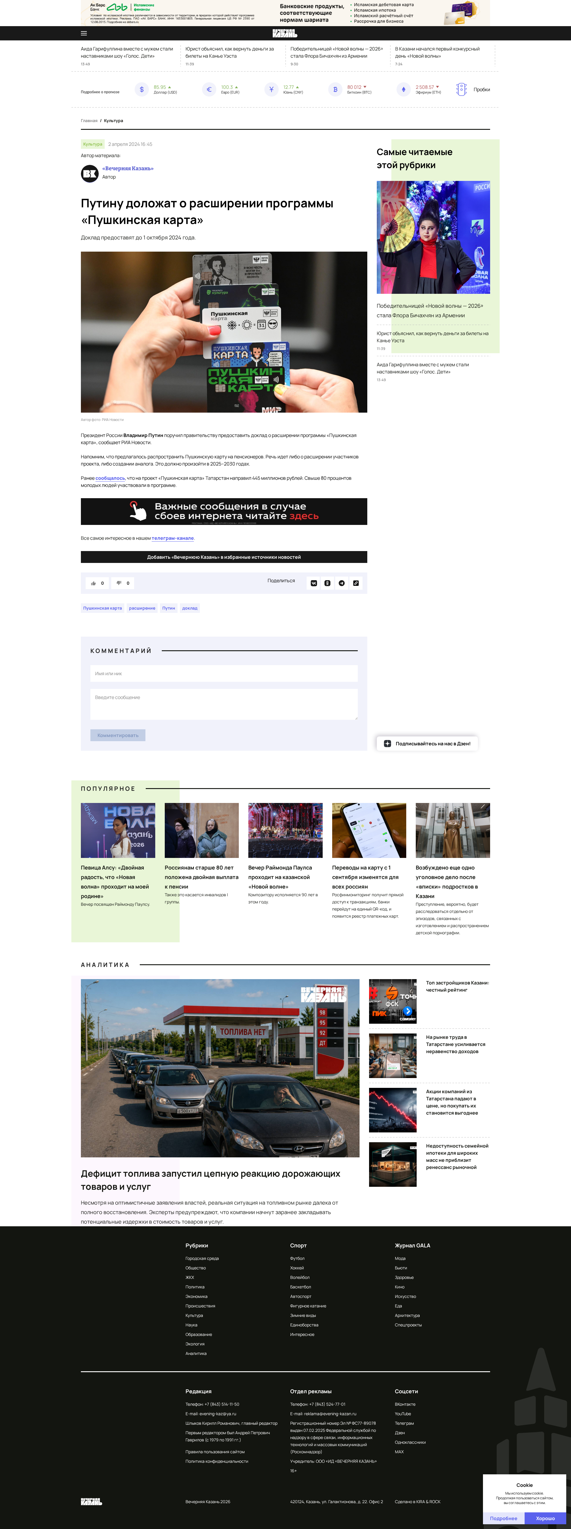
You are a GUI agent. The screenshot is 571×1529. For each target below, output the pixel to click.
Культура (113, 120)
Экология (195, 1344)
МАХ (399, 1451)
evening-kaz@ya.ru (218, 1413)
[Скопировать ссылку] (356, 583)
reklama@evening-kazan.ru (330, 1413)
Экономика (197, 1296)
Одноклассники (410, 1442)
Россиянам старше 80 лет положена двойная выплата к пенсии (202, 877)
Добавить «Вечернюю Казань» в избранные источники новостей (224, 557)
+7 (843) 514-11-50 (222, 1404)
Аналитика (105, 965)
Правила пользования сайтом (215, 1451)
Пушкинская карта (102, 608)
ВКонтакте (405, 1404)
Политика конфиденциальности (217, 1461)
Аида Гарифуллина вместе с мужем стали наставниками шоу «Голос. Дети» (127, 52)
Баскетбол (300, 1287)
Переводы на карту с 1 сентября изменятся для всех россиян (365, 877)
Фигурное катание (308, 1306)
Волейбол (300, 1277)
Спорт (298, 1245)
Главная (89, 120)
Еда (398, 1306)
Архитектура (407, 1315)
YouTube (403, 1413)
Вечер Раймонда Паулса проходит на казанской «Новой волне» (280, 877)
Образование (199, 1334)
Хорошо (545, 1518)
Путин (168, 608)
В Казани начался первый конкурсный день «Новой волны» (437, 52)
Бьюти (401, 1268)
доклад (189, 608)
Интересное (302, 1334)
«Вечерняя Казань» (128, 168)
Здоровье (404, 1277)
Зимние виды (303, 1315)
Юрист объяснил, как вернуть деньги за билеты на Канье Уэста (230, 52)
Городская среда (202, 1258)
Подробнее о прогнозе (100, 92)
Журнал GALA (412, 1245)
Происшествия (200, 1306)
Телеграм (404, 1423)
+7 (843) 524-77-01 (327, 1404)
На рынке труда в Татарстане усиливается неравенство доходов (455, 1044)
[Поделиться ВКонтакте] (313, 583)
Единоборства (304, 1325)
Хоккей (297, 1268)
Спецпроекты (408, 1325)
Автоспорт (300, 1296)
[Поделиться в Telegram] (341, 583)
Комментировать (118, 735)
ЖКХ (190, 1277)
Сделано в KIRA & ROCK (417, 1501)
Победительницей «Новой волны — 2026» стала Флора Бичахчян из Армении (337, 52)
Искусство (405, 1296)
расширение (142, 608)
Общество (196, 1268)
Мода (400, 1258)
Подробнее (503, 1518)
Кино (399, 1287)
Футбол (297, 1258)
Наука (191, 1325)
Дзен (400, 1432)
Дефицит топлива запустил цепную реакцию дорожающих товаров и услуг (211, 1179)
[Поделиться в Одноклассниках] (327, 583)
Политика (195, 1287)
